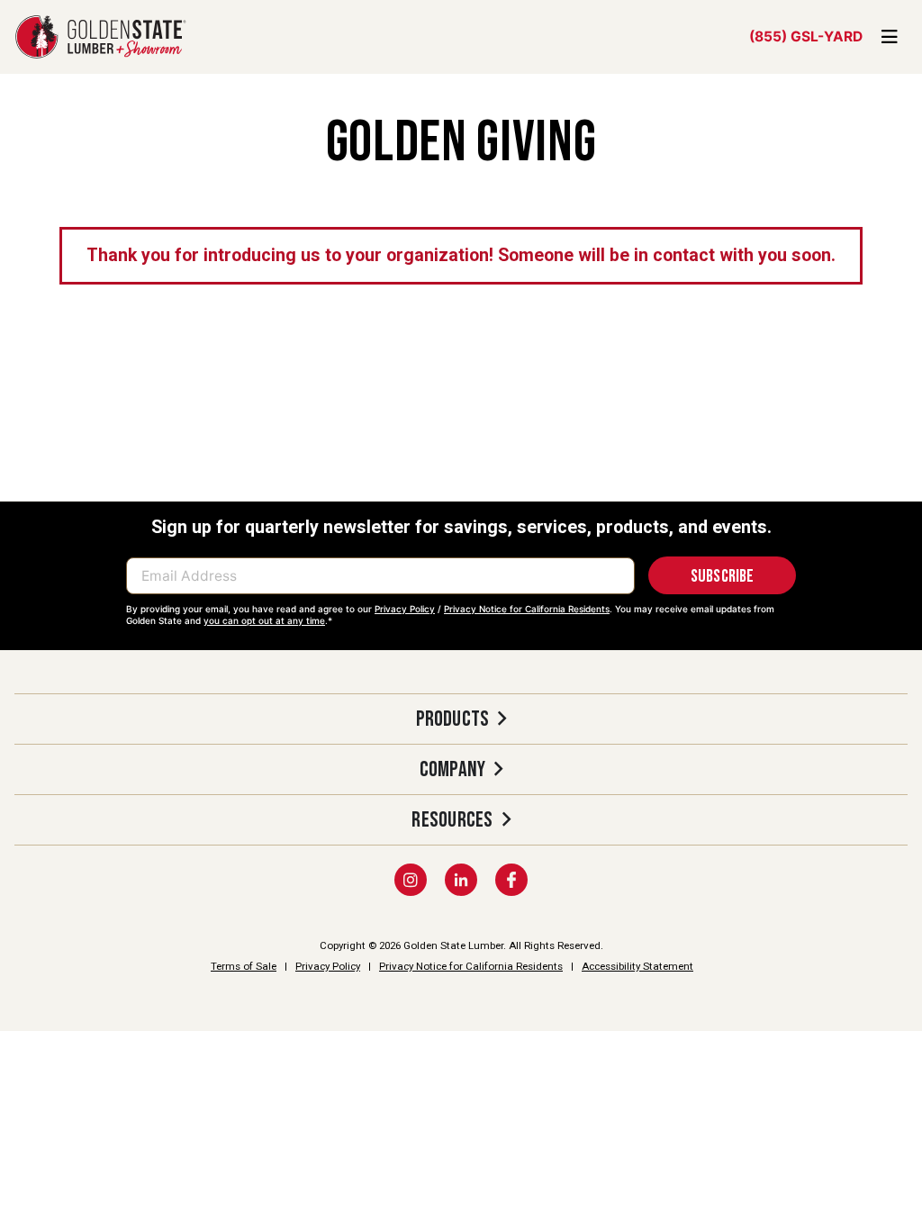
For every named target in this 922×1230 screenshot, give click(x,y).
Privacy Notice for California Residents (527, 608)
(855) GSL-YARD (806, 36)
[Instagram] (410, 880)
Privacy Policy (405, 608)
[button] (461, 718)
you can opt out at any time (264, 620)
